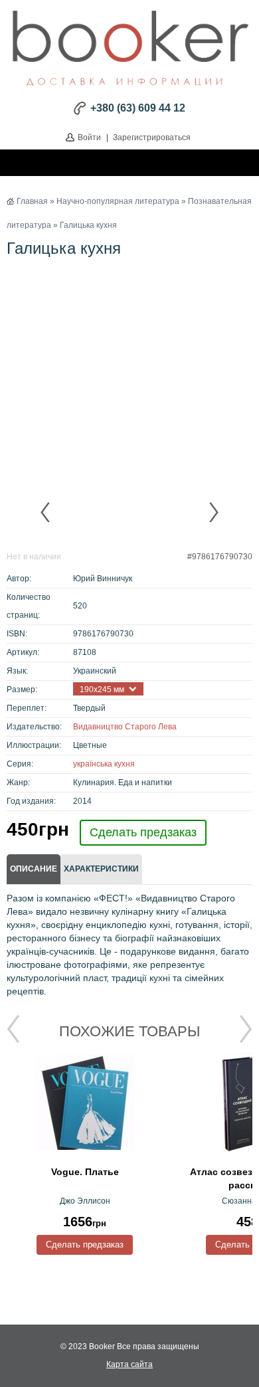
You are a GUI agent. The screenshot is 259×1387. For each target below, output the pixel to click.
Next (213, 512)
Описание (33, 869)
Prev (45, 512)
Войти (89, 137)
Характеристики (101, 869)
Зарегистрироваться (152, 137)
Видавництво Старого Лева (125, 726)
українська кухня (104, 764)
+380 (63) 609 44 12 (137, 108)
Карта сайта (129, 1364)
